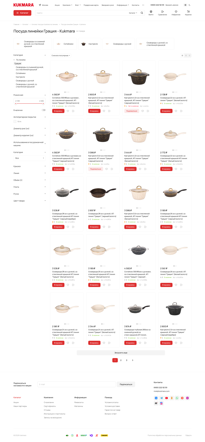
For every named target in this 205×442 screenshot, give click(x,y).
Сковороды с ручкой (25, 80)
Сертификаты (50, 406)
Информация (80, 397)
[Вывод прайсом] (189, 55)
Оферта (188, 435)
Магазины (78, 406)
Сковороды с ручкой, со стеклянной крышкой (26, 85)
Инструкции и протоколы (54, 414)
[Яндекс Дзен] (182, 398)
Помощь (108, 397)
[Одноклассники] (171, 398)
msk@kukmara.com (162, 391)
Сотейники (21, 73)
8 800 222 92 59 (157, 5)
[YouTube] (166, 398)
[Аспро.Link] (161, 403)
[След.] (132, 360)
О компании (49, 402)
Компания (48, 397)
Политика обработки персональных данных (165, 435)
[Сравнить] (73, 111)
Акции (16, 402)
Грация (17, 63)
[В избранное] (67, 111)
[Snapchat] (156, 403)
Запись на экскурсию (53, 417)
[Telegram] (161, 398)
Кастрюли (20, 77)
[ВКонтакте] (156, 398)
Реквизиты (79, 402)
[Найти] (142, 13)
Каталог (17, 397)
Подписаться (126, 384)
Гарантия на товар (112, 410)
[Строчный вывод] (186, 55)
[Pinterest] (187, 398)
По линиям (21, 59)
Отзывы (47, 410)
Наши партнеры (20, 406)
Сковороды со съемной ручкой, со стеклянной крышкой (30, 68)
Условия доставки (112, 406)
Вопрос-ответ (111, 414)
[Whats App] (177, 398)
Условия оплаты (111, 402)
